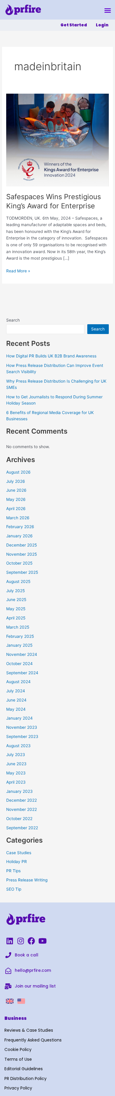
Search (13, 320)
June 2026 (16, 490)
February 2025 (20, 636)
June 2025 (16, 599)
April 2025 (15, 618)
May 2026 (16, 499)
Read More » (18, 270)
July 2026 (15, 481)
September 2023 (22, 736)
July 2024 (15, 690)
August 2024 (18, 681)
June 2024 (16, 700)
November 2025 (21, 554)
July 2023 (15, 754)
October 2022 (19, 818)
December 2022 (21, 800)
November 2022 (21, 809)
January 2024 (19, 718)
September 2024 (22, 672)
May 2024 (16, 709)
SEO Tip (13, 889)
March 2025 (17, 627)
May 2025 (15, 608)
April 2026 (16, 508)
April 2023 (16, 782)
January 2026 (19, 535)
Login (102, 25)
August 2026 (18, 472)
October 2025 (19, 563)
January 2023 (19, 791)
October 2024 (19, 663)
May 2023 (16, 773)
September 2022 (22, 827)
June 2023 (16, 763)
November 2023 (21, 727)
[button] (107, 10)
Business (15, 1018)
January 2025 (19, 645)
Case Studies (18, 852)
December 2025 (21, 545)
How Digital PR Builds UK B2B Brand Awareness (51, 356)
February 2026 (20, 526)
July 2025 (15, 590)
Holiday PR (16, 861)
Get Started (73, 25)
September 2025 (22, 572)
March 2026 (17, 517)
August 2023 (18, 745)
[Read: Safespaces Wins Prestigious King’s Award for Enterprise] (57, 139)
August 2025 (18, 581)
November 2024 (21, 654)
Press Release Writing (26, 880)
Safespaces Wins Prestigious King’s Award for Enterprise (53, 201)
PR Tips (13, 870)
